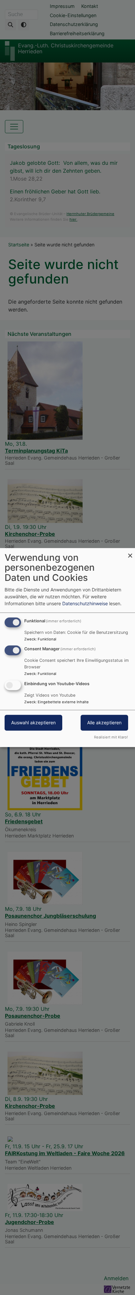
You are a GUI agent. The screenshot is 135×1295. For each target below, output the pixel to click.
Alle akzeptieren (104, 722)
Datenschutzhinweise (85, 603)
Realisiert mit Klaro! (111, 737)
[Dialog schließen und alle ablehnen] (130, 552)
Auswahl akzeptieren (33, 722)
